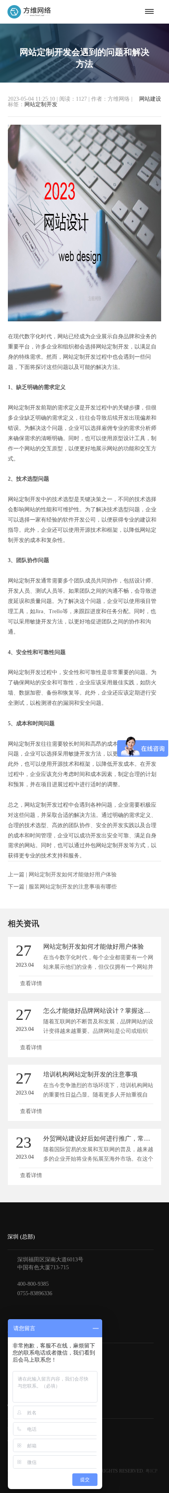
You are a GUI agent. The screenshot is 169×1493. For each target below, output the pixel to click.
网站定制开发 (40, 104)
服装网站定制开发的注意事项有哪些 (73, 887)
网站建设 (150, 99)
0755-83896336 (34, 1293)
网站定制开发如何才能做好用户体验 (73, 874)
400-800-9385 (33, 1284)
